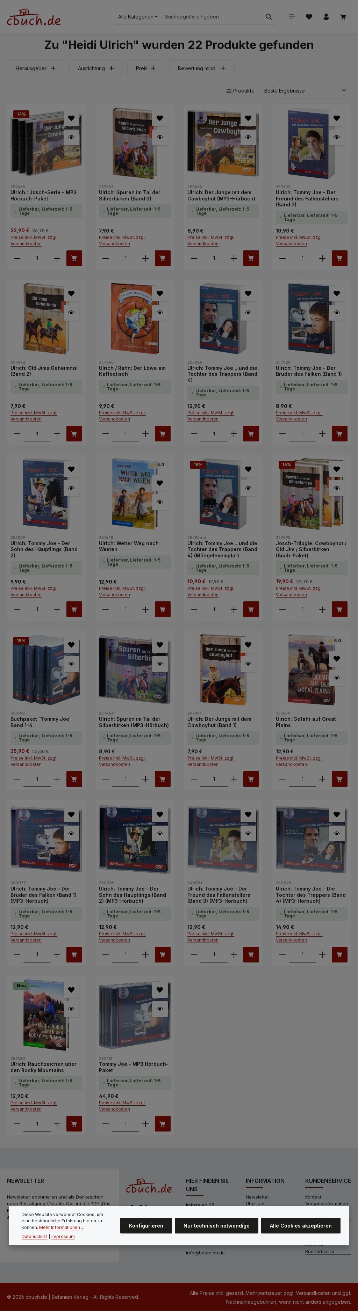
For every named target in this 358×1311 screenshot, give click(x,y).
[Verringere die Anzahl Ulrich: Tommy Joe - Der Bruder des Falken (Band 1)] (282, 433)
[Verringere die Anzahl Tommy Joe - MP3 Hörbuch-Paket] (105, 1123)
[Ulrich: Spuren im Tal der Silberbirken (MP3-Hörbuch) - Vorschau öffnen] (160, 664)
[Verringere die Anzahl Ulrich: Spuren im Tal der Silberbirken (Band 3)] (105, 258)
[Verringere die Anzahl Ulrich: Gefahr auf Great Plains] (282, 779)
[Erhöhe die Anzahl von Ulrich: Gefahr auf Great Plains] (322, 779)
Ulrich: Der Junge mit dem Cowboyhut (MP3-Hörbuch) (221, 195)
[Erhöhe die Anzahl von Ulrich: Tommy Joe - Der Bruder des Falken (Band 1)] (322, 433)
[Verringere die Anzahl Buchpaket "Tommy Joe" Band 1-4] (17, 779)
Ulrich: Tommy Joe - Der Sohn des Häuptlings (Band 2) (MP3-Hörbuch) (132, 895)
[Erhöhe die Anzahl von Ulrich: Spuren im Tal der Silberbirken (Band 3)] (145, 258)
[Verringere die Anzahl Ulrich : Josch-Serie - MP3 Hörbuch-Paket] (17, 258)
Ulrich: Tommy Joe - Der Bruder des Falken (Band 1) (309, 371)
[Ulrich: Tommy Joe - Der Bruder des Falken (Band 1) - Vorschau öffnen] (337, 313)
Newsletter (257, 1197)
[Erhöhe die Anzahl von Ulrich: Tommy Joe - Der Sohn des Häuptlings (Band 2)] (57, 609)
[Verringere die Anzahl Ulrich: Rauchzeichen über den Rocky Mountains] (17, 1123)
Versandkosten (313, 1293)
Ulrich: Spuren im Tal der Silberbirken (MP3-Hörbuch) (134, 722)
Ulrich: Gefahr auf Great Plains (306, 722)
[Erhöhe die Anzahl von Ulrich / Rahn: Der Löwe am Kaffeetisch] (145, 433)
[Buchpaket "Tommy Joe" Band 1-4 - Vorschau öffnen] (71, 664)
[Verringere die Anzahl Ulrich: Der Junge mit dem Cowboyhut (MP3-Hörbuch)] (194, 258)
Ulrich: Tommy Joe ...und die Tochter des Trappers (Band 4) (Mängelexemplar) (222, 549)
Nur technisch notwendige (217, 1226)
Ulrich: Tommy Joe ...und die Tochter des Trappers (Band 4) (222, 374)
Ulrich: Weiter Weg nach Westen (129, 546)
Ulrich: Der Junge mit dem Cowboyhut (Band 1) (219, 722)
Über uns (256, 1203)
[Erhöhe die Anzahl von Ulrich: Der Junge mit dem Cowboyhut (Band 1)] (234, 779)
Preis (142, 68)
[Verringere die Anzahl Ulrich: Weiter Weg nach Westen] (105, 609)
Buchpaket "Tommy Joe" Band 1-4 (41, 722)
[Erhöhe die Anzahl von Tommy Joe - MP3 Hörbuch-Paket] (145, 1123)
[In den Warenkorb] (74, 258)
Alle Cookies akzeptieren (301, 1226)
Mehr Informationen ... (61, 1227)
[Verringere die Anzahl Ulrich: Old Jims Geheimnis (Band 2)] (17, 433)
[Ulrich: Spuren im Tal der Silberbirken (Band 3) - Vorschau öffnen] (160, 137)
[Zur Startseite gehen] (34, 16)
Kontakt (313, 1197)
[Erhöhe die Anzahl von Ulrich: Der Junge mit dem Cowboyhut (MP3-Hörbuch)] (234, 258)
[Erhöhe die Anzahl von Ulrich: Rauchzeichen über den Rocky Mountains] (57, 1123)
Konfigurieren (146, 1226)
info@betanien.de (205, 1252)
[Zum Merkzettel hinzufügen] (71, 118)
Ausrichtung (91, 68)
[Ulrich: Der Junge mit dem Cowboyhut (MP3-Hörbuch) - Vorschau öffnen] (248, 137)
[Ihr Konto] (326, 17)
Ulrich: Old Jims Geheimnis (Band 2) (43, 371)
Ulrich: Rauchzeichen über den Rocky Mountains (43, 1067)
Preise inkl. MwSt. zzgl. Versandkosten (33, 240)
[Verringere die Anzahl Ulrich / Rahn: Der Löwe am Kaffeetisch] (105, 433)
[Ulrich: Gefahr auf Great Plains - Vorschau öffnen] (337, 678)
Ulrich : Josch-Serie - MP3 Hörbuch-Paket (43, 195)
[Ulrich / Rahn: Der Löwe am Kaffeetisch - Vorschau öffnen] (160, 313)
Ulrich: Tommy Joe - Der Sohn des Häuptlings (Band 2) (44, 549)
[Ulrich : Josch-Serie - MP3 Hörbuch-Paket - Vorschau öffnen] (71, 137)
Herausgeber (31, 68)
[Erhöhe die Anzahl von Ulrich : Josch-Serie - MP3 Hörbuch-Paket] (57, 258)
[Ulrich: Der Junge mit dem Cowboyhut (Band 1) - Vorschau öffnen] (248, 664)
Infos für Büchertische (319, 1248)
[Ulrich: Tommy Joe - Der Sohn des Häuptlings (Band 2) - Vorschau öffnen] (71, 488)
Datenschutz (35, 1236)
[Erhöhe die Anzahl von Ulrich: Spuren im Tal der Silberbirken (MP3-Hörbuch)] (145, 779)
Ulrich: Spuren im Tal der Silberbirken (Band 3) (129, 195)
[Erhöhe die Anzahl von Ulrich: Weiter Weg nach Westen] (145, 609)
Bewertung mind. (197, 68)
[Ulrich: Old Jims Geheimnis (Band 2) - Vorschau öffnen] (71, 313)
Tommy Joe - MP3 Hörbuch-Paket (134, 1067)
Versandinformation (326, 1203)
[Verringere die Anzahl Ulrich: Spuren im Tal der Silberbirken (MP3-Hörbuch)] (105, 779)
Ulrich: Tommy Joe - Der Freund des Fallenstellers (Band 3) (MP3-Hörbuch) (218, 895)
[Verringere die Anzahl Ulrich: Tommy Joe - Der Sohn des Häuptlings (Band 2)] (17, 609)
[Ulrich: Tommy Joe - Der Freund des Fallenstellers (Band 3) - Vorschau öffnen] (337, 137)
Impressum (63, 1236)
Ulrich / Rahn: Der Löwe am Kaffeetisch (132, 371)
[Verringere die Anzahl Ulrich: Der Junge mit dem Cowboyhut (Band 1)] (194, 779)
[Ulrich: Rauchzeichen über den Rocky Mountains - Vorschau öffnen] (71, 1009)
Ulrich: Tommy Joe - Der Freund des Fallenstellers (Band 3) (307, 198)
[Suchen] (269, 17)
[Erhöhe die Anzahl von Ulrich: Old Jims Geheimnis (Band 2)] (57, 433)
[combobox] (211, 17)
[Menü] (292, 17)
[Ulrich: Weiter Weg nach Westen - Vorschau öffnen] (160, 502)
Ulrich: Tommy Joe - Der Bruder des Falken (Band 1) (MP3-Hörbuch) (43, 895)
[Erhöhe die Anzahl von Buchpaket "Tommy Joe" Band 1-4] (57, 779)
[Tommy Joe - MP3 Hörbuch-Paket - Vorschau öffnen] (160, 1009)
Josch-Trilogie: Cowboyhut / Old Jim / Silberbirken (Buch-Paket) (311, 549)
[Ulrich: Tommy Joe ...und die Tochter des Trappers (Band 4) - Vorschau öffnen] (248, 313)
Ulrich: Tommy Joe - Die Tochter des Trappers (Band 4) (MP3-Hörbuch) (311, 895)
